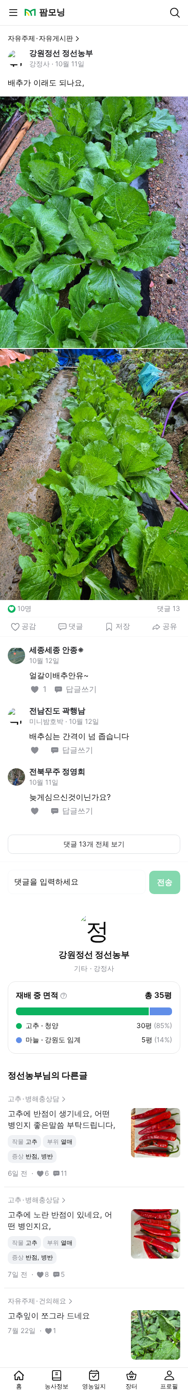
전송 (164, 882)
